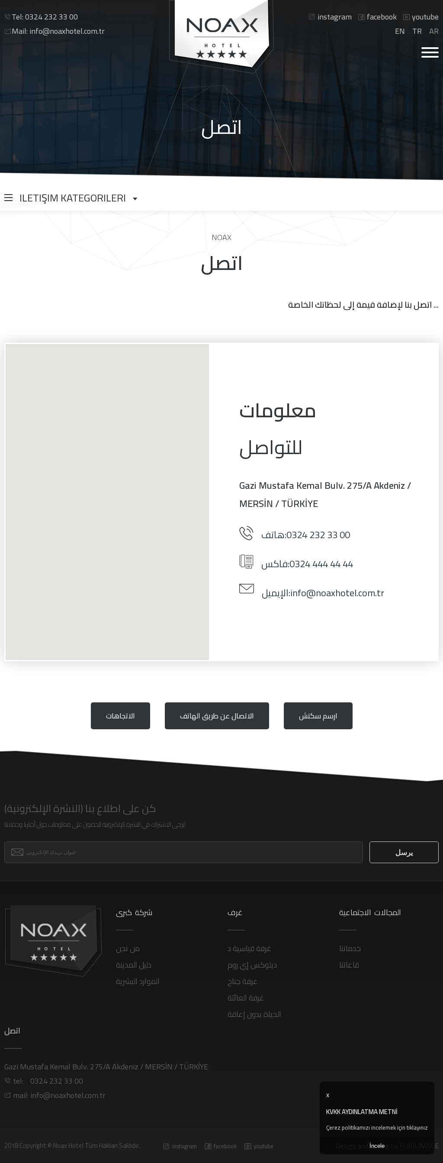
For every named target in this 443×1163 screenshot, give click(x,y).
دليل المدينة (133, 965)
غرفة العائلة (246, 998)
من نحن (128, 948)
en (400, 31)
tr (417, 31)
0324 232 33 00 (45, 17)
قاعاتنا (349, 965)
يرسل (404, 852)
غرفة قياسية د (250, 948)
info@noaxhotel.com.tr (58, 31)
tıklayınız (417, 1127)
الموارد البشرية (138, 981)
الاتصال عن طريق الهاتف (217, 716)
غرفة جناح (243, 981)
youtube (425, 17)
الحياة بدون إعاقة (254, 1014)
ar (434, 31)
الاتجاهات (120, 716)
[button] (107, 497)
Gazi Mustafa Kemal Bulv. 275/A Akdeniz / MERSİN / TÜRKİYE (106, 1066)
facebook (382, 17)
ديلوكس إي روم (252, 965)
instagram (335, 17)
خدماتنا (350, 948)
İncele (377, 1146)
